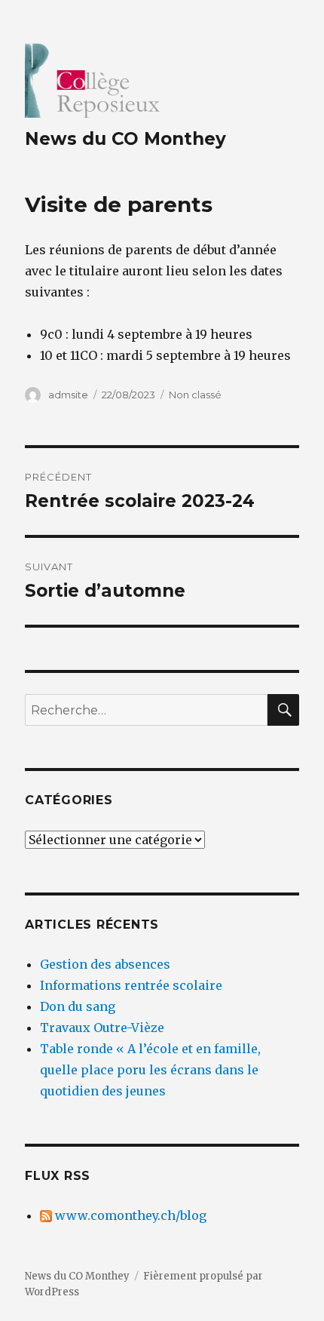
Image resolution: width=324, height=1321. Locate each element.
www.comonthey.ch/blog (129, 1215)
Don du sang (77, 1006)
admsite (68, 395)
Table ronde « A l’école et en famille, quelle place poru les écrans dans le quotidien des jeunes (150, 1069)
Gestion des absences (105, 964)
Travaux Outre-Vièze (102, 1027)
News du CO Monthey (125, 138)
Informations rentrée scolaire (131, 985)
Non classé (195, 395)
